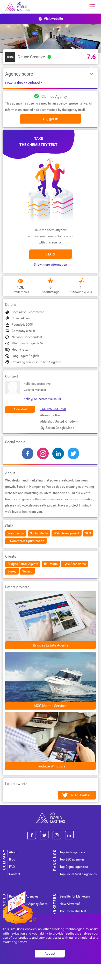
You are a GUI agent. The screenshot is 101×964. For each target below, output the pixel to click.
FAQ (12, 867)
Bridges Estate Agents (50, 645)
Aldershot (20, 409)
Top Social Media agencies (78, 874)
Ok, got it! (50, 119)
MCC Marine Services (50, 706)
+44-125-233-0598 (53, 409)
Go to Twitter (80, 795)
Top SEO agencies (72, 859)
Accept (50, 953)
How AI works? (70, 904)
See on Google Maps (60, 428)
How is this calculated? (23, 83)
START (50, 254)
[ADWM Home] (50, 814)
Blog (12, 859)
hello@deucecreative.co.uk (42, 399)
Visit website (53, 19)
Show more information (50, 264)
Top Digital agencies (74, 867)
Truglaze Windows (50, 766)
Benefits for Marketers (75, 896)
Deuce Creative (31, 56)
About (13, 852)
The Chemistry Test (73, 911)
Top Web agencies (72, 852)
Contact (14, 874)
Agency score (19, 74)
